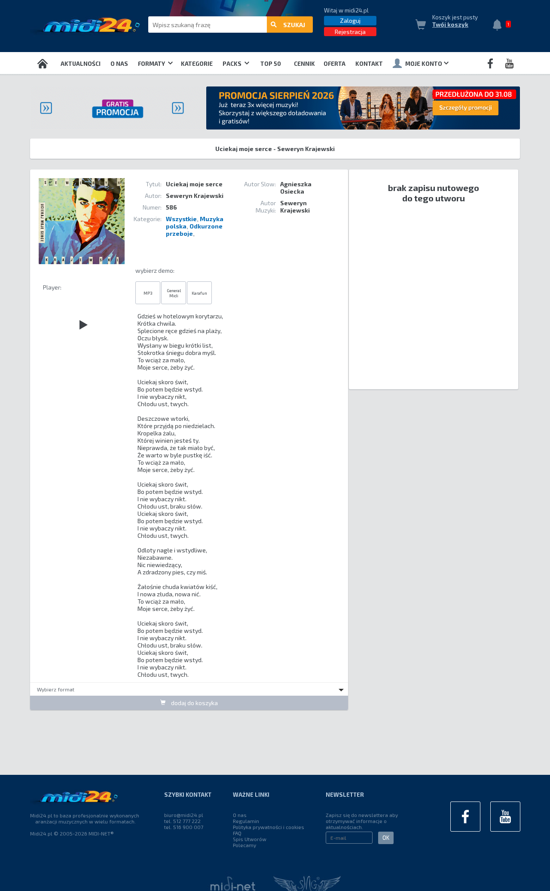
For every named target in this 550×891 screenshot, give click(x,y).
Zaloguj (350, 20)
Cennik (304, 63)
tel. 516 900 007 (183, 827)
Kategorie (197, 63)
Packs (233, 63)
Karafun (199, 293)
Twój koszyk (450, 24)
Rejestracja (350, 31)
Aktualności (81, 63)
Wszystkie (181, 218)
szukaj (294, 24)
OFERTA (334, 63)
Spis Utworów (249, 839)
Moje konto (423, 63)
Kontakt (369, 63)
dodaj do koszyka (194, 702)
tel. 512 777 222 (182, 821)
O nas (119, 63)
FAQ (237, 833)
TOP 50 (270, 63)
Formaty (152, 63)
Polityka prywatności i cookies (268, 827)
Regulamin (246, 821)
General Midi (174, 293)
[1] (499, 25)
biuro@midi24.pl (183, 815)
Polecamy (244, 845)
